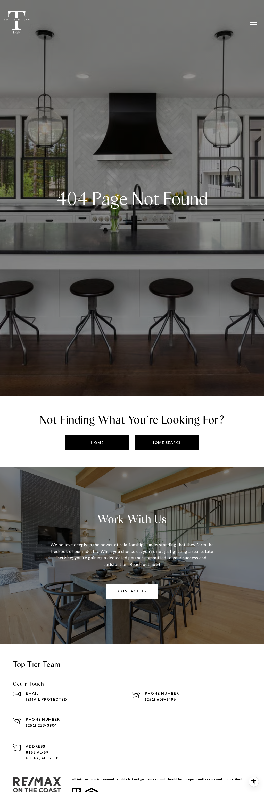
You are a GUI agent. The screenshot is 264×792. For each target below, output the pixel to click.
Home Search (166, 442)
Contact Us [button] (132, 591)
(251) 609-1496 (160, 699)
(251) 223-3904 (41, 725)
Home (97, 442)
